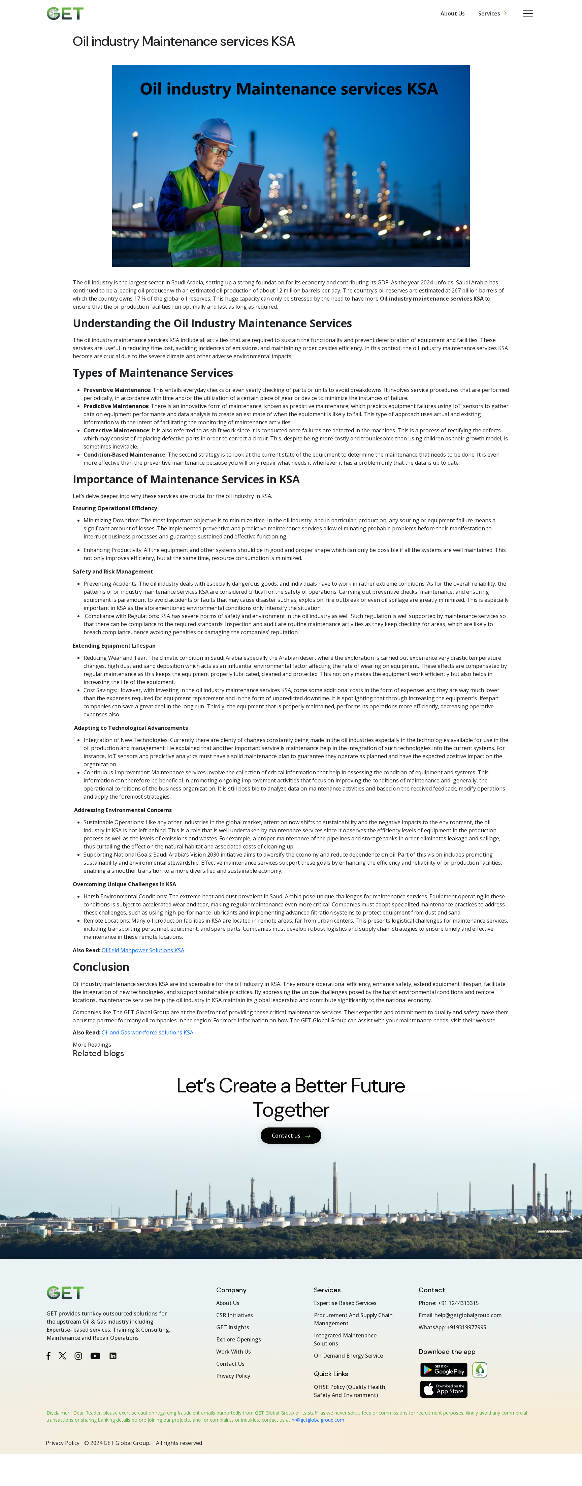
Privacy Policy (233, 1376)
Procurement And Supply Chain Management (353, 1319)
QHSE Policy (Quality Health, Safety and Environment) (350, 1391)
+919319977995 (466, 1327)
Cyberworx (526, 1443)
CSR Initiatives (234, 1315)
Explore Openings (238, 1339)
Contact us (287, 1135)
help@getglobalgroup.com (468, 1315)
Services (489, 13)
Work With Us (233, 1351)
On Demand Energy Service (348, 1355)
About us (453, 13)
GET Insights (232, 1327)
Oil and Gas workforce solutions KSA (147, 1032)
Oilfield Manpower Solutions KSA (143, 950)
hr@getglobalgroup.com (318, 1420)
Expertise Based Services (345, 1303)
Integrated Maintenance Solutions (345, 1339)
